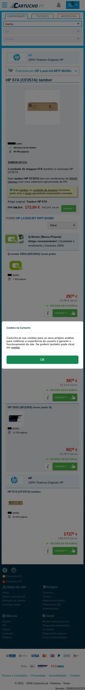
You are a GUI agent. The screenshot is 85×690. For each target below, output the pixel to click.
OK (42, 359)
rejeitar (15, 347)
